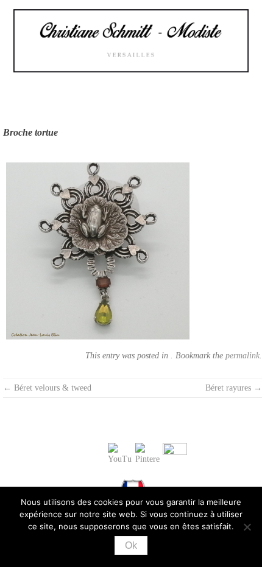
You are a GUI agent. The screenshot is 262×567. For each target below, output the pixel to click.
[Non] (247, 527)
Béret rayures (233, 387)
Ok (131, 545)
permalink (242, 355)
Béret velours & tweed (47, 387)
